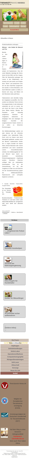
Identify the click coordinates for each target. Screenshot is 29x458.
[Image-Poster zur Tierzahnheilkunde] (4, 433)
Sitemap (23, 26)
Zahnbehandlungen (15, 348)
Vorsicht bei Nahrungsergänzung (13, 264)
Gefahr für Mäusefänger (14, 298)
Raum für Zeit (15, 370)
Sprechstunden (8, 23)
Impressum (15, 457)
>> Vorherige (5, 213)
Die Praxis (15, 340)
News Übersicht (19, 212)
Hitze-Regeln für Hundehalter (11, 282)
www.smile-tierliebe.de (8, 201)
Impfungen (15, 346)
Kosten (5, 26)
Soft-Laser (15, 362)
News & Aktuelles (15, 343)
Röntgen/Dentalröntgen (15, 359)
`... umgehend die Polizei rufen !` (14, 232)
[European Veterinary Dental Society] (5, 400)
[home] (12, 4)
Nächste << (13, 212)
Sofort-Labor (15, 351)
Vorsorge (15, 368)
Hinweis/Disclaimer (6, 212)
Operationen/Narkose (15, 354)
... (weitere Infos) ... (10, 328)
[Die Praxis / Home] (5, 386)
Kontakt (17, 23)
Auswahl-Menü (14, 29)
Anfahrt (23, 23)
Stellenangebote (14, 26)
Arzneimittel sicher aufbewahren (12, 314)
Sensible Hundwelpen (13, 248)
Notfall (15, 373)
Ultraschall (15, 365)
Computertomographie (15, 357)
